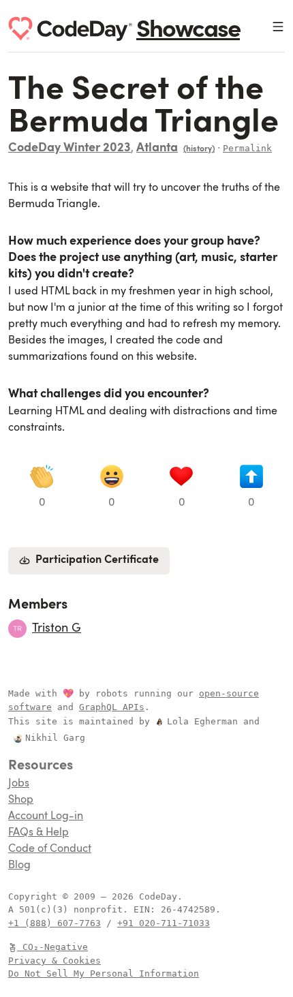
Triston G (56, 628)
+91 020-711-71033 (163, 923)
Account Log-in (45, 816)
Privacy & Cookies (54, 960)
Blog (19, 865)
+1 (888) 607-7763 (54, 923)
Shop (20, 800)
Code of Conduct (49, 849)
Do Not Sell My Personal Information (103, 973)
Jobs (18, 783)
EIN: (147, 909)
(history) (199, 149)
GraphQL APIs (111, 707)
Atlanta (157, 148)
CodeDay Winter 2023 (69, 148)
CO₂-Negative (55, 947)
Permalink (247, 148)
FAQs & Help (38, 832)
